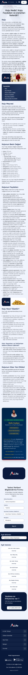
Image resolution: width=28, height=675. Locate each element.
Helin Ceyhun (14, 423)
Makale (15, 6)
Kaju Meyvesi (8, 90)
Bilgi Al (14, 526)
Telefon (6, 505)
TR (23, 2)
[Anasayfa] (2, 2)
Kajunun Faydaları (9, 94)
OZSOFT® (16, 670)
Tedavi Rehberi (10, 6)
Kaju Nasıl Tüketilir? (9, 96)
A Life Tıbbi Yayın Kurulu (18, 457)
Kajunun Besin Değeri (10, 92)
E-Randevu (12, 2)
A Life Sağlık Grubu (16, 664)
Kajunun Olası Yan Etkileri (11, 98)
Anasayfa (4, 6)
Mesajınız (6, 517)
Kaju (6, 88)
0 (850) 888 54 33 (15, 608)
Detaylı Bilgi (14, 550)
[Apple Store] (8, 660)
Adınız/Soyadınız (8, 499)
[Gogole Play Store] (18, 659)
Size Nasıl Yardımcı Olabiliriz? (11, 511)
